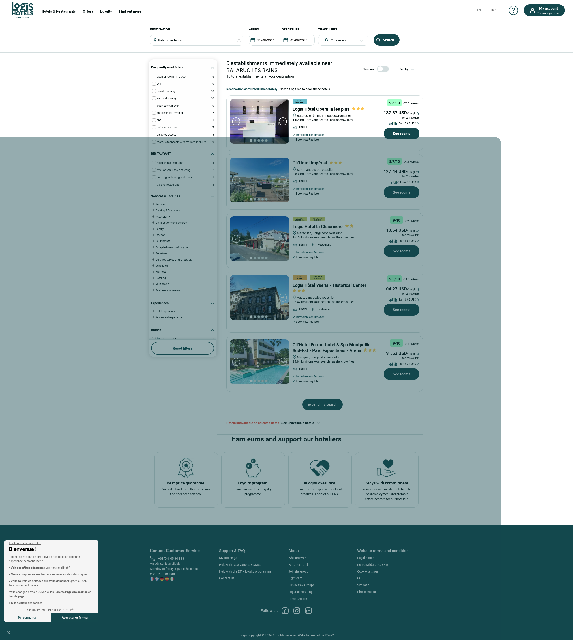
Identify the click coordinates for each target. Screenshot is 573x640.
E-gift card (295, 578)
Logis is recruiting (300, 592)
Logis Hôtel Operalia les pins (321, 109)
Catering (161, 278)
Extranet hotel (298, 564)
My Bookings (228, 558)
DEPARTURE (290, 29)
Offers (88, 11)
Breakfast (161, 253)
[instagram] (297, 610)
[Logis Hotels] (22, 10)
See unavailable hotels (297, 423)
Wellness (161, 271)
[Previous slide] (236, 121)
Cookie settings (367, 571)
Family (160, 229)
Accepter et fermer (75, 617)
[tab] (251, 140)
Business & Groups (301, 585)
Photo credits (366, 592)
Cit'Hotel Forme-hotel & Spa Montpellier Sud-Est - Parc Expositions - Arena (332, 347)
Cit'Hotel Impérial (310, 163)
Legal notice (365, 558)
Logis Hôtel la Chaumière (318, 226)
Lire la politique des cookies (25, 603)
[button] (8, 632)
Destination (160, 29)
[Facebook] (285, 610)
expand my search (322, 404)
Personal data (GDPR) (372, 564)
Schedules (162, 265)
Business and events (168, 290)
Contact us (226, 578)
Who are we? (297, 558)
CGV (360, 578)
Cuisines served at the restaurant (175, 259)
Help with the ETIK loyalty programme (245, 571)
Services (160, 204)
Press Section (297, 599)
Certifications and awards (171, 222)
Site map (363, 585)
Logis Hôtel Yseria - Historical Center (329, 285)
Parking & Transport (168, 210)
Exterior (160, 235)
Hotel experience (165, 311)
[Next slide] (283, 121)
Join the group (298, 571)
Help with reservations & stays (240, 564)
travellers (327, 29)
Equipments (163, 241)
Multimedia (162, 284)
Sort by (404, 69)
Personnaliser (28, 617)
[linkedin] (308, 610)
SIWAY (329, 635)
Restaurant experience (169, 317)
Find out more (130, 11)
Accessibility (163, 216)
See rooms (401, 133)
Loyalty (106, 11)
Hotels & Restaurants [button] (59, 11)
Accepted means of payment (173, 247)
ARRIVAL (255, 29)
